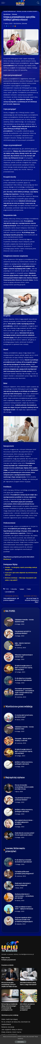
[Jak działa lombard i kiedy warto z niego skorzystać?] (28, 974)
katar (29, 589)
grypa (22, 589)
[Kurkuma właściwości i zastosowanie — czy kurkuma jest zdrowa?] (8, 897)
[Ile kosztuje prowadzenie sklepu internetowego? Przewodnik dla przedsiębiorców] (10, 995)
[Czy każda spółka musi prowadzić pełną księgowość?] (8, 874)
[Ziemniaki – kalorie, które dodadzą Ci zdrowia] (8, 741)
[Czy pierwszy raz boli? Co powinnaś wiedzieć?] (8, 633)
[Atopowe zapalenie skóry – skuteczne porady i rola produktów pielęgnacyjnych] (8, 921)
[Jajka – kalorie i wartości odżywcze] (8, 645)
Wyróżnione (6, 14)
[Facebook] (4, 26)
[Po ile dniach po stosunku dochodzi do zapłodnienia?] (8, 680)
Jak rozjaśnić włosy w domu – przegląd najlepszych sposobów (24, 822)
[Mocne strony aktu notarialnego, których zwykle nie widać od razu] (8, 788)
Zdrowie (14, 14)
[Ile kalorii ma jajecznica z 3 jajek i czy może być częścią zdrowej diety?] (8, 669)
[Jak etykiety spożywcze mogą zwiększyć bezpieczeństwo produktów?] (28, 995)
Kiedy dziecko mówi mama (11, 1032)
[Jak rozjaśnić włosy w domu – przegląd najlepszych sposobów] (8, 823)
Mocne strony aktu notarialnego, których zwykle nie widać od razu (24, 787)
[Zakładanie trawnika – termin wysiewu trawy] (8, 622)
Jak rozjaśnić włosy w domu (11, 1029)
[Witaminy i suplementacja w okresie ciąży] (8, 657)
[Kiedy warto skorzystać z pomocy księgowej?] (8, 885)
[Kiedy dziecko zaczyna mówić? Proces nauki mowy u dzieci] (8, 835)
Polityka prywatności (8, 959)
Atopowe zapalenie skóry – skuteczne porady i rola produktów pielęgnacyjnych (24, 919)
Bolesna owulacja (7, 1027)
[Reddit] (11, 26)
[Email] (15, 26)
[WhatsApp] (9, 26)
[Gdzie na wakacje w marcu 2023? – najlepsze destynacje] (8, 909)
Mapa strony (5, 957)
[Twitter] (7, 26)
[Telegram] (13, 26)
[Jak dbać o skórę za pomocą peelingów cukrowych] (8, 764)
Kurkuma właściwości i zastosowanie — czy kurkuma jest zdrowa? (24, 896)
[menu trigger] (3, 3)
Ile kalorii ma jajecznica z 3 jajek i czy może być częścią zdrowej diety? (23, 667)
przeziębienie (10, 591)
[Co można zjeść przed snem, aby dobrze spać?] (8, 717)
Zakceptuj (20, 1041)
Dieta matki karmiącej (9, 1019)
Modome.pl (7, 559)
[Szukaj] (38, 3)
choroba (14, 589)
